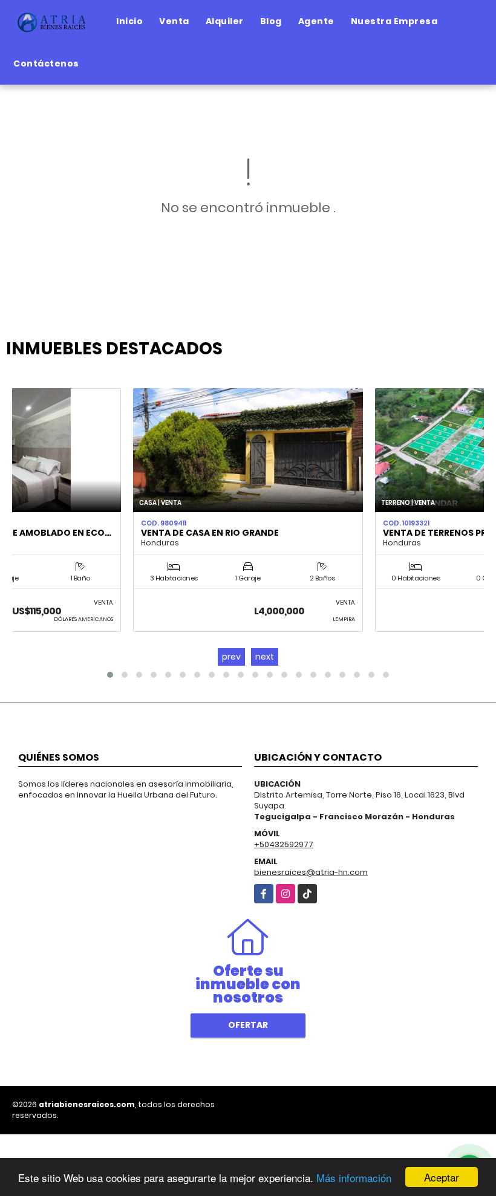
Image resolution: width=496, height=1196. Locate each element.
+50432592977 (283, 844)
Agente (316, 21)
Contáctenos (46, 63)
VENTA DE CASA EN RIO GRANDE (210, 532)
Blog (271, 21)
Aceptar (441, 1177)
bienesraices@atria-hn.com (311, 872)
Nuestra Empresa (394, 21)
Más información (353, 1177)
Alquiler (225, 21)
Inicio (129, 21)
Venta (174, 21)
